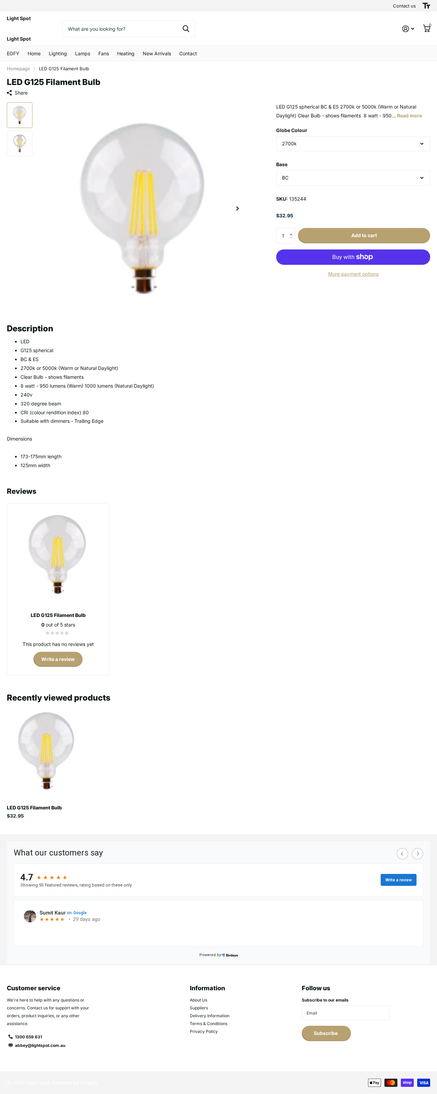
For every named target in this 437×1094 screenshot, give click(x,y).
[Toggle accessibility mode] (426, 5)
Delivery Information (209, 1015)
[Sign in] (408, 29)
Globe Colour (291, 130)
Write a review (58, 659)
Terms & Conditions (208, 1023)
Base (281, 164)
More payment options (353, 274)
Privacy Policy (204, 1031)
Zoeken (186, 28)
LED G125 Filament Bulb (34, 807)
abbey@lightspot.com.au (40, 1045)
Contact (188, 53)
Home (34, 53)
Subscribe (326, 1033)
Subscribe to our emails (325, 1000)
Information (207, 988)
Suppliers (199, 1007)
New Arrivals (157, 53)
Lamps (82, 53)
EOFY (13, 53)
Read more (409, 115)
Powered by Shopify (75, 1082)
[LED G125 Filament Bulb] (47, 751)
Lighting (58, 53)
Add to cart (364, 235)
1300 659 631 (28, 1036)
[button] (237, 208)
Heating (126, 53)
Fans (103, 53)
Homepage (18, 68)
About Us (198, 1000)
